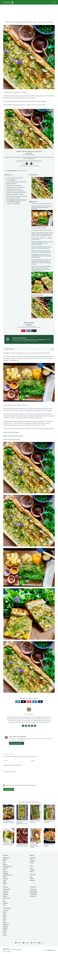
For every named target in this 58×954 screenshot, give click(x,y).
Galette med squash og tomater (11, 439)
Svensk (4, 931)
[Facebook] (17, 701)
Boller (4, 861)
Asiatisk (5, 912)
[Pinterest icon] (32, 726)
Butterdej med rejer (8, 844)
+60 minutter (33, 896)
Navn (6, 760)
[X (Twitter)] (23, 701)
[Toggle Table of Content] (51, 349)
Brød (4, 862)
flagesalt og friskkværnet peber (17, 200)
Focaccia (5, 864)
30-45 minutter (33, 892)
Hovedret (32, 869)
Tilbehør (5, 883)
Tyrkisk (4, 933)
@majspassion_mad (28, 339)
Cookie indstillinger (7, 951)
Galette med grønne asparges (11, 432)
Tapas (4, 905)
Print (34, 330)
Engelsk (5, 915)
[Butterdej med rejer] (8, 835)
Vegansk (32, 878)
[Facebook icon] (23, 726)
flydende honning (15, 201)
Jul (3, 899)
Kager (4, 869)
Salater (4, 876)
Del (29, 330)
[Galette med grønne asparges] (35, 812)
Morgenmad (33, 857)
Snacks (4, 880)
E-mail (33, 760)
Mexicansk (5, 926)
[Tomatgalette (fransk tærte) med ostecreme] (22, 835)
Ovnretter (5, 871)
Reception (5, 903)
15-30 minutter (33, 891)
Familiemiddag (6, 889)
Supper (4, 882)
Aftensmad (32, 861)
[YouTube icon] (35, 726)
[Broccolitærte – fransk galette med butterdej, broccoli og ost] (22, 812)
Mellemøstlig (6, 924)
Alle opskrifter (6, 857)
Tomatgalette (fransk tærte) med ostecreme (22, 845)
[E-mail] (40, 701)
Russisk (5, 929)
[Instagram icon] (29, 726)
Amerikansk (6, 910)
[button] (26, 153)
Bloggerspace (51, 950)
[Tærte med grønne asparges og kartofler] (8, 812)
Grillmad (5, 896)
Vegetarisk (32, 880)
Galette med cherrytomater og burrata (13, 435)
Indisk (4, 921)
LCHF (31, 876)
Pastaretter (5, 873)
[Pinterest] (29, 701)
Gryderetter (5, 868)
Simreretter (5, 878)
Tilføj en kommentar (10, 771)
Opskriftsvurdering (8, 765)
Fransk (4, 917)
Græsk (4, 919)
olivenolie (12, 179)
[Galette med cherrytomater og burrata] (35, 835)
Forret (31, 868)
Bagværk (5, 859)
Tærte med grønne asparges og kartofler (8, 821)
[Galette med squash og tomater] (49, 812)
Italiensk (5, 922)
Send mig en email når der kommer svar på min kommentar (20, 785)
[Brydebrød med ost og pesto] (49, 835)
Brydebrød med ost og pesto (49, 845)
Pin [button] (24, 330)
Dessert (32, 871)
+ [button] (31, 163)
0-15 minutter (33, 889)
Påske (4, 901)
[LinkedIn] (34, 701)
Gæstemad (5, 894)
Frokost (31, 859)
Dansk (4, 914)
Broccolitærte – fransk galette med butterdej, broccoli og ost (22, 823)
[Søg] (51, 2)
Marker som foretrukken (16, 743)
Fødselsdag (5, 892)
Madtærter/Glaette (7, 866)
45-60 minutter (33, 894)
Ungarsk (5, 935)
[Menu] (54, 2)
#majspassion (41, 339)
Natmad (32, 862)
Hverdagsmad (6, 898)
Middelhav (5, 928)
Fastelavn (5, 891)
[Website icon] (26, 726)
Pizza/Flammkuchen (7, 875)
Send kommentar (9, 789)
